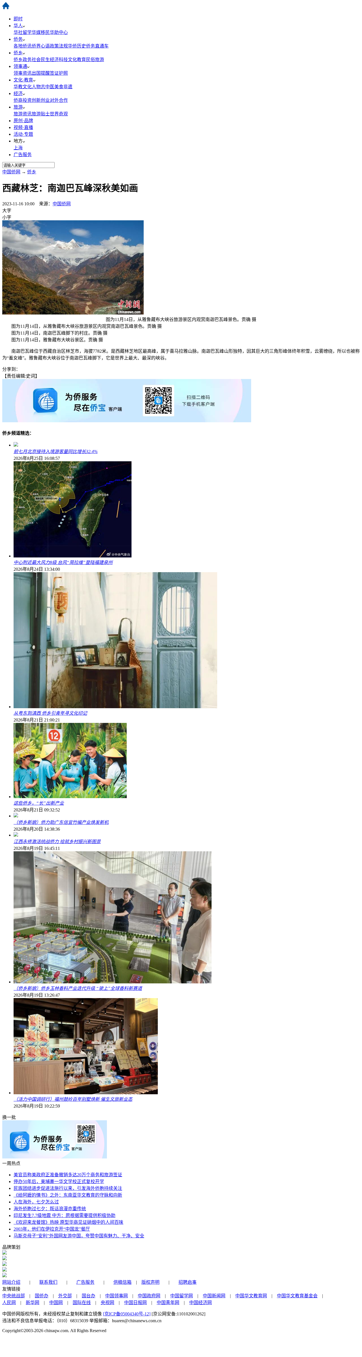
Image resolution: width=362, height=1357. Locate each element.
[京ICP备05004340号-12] (126, 1313)
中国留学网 (181, 1295)
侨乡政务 (23, 59)
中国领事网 (116, 1295)
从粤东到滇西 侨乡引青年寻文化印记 (50, 713)
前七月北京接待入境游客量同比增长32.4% (56, 451)
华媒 (36, 32)
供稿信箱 (122, 1282)
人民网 (9, 1302)
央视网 (107, 1302)
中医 (49, 86)
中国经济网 (200, 1302)
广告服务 (23, 154)
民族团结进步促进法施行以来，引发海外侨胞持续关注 (68, 1188)
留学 (27, 32)
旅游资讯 (23, 113)
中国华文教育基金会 (297, 1295)
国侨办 (41, 1295)
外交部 (65, 1295)
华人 (18, 25)
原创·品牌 (23, 120)
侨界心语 (41, 46)
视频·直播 (23, 127)
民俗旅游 (95, 59)
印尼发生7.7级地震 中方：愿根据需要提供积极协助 (64, 1215)
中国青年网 (168, 1302)
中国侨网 (11, 171)
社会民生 (41, 59)
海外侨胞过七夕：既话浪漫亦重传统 (50, 1208)
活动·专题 (23, 134)
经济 (18, 93)
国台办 (88, 1295)
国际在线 (82, 1302)
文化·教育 (23, 79)
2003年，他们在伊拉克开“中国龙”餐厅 (52, 1229)
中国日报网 (135, 1302)
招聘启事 (187, 1282)
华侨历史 (77, 46)
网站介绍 (11, 1282)
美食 (58, 86)
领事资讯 (23, 73)
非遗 (67, 86)
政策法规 (59, 46)
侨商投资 (23, 100)
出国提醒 (41, 73)
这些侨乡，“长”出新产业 (39, 803)
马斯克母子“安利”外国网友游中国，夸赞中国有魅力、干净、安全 (79, 1235)
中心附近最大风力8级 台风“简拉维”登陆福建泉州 (63, 562)
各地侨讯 (23, 46)
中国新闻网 (214, 1295)
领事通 (20, 66)
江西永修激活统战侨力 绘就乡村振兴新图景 (57, 841)
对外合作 (59, 100)
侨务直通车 (97, 46)
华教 (18, 86)
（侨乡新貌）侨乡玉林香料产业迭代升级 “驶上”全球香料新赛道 (78, 988)
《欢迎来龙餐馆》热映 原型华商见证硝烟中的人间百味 (68, 1222)
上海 (18, 147)
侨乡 (18, 52)
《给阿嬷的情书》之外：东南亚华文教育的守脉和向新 (68, 1195)
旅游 (18, 107)
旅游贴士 (41, 113)
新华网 (32, 1302)
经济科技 (59, 59)
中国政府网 (149, 1295)
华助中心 (59, 32)
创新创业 (41, 100)
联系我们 (48, 1282)
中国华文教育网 (251, 1295)
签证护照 (59, 73)
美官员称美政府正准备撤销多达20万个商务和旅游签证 (68, 1174)
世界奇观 (59, 113)
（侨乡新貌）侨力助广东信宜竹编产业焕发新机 (61, 822)
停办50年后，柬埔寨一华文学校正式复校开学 (59, 1181)
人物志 (38, 86)
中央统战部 (13, 1295)
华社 (18, 32)
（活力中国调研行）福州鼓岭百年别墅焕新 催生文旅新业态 (73, 1099)
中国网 (56, 1302)
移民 (45, 32)
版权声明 (150, 1282)
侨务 (18, 39)
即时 (18, 18)
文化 (27, 86)
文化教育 (77, 59)
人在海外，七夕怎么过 (36, 1201)
